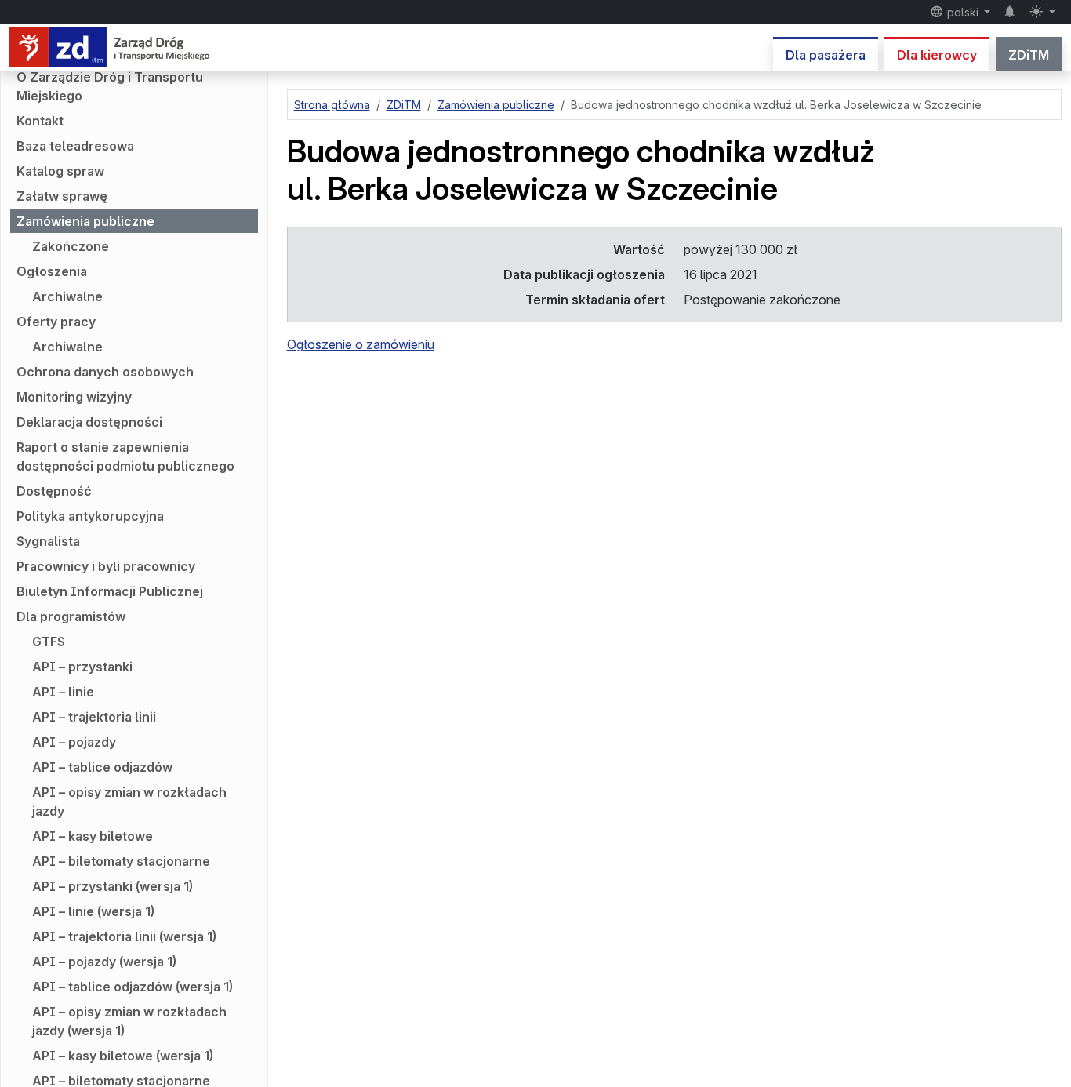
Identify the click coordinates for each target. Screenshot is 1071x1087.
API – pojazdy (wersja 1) (104, 961)
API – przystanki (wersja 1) (112, 886)
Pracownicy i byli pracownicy (105, 566)
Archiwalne (67, 296)
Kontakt (40, 121)
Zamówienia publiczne (85, 221)
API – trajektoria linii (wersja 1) (124, 936)
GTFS (48, 641)
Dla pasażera (826, 55)
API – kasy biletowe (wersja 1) (122, 1055)
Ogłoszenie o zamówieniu (360, 344)
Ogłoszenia (51, 271)
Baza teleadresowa (75, 146)
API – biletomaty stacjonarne (121, 861)
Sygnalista (48, 541)
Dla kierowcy (937, 55)
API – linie (63, 692)
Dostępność (54, 491)
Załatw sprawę (61, 196)
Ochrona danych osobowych (105, 372)
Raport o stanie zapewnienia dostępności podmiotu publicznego (125, 456)
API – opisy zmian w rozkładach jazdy (129, 801)
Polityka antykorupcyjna (90, 516)
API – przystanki (82, 666)
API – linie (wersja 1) (93, 911)
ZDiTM (1028, 55)
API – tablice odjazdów (102, 767)
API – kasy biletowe (92, 836)
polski (963, 12)
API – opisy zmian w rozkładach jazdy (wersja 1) (129, 1021)
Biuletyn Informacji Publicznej (109, 591)
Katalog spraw (60, 171)
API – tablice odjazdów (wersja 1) (132, 986)
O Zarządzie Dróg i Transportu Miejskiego (109, 86)
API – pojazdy (74, 742)
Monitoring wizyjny (74, 397)
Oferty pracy (56, 321)
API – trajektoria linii (94, 717)
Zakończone (70, 246)
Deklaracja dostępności (89, 422)
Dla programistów (70, 616)
